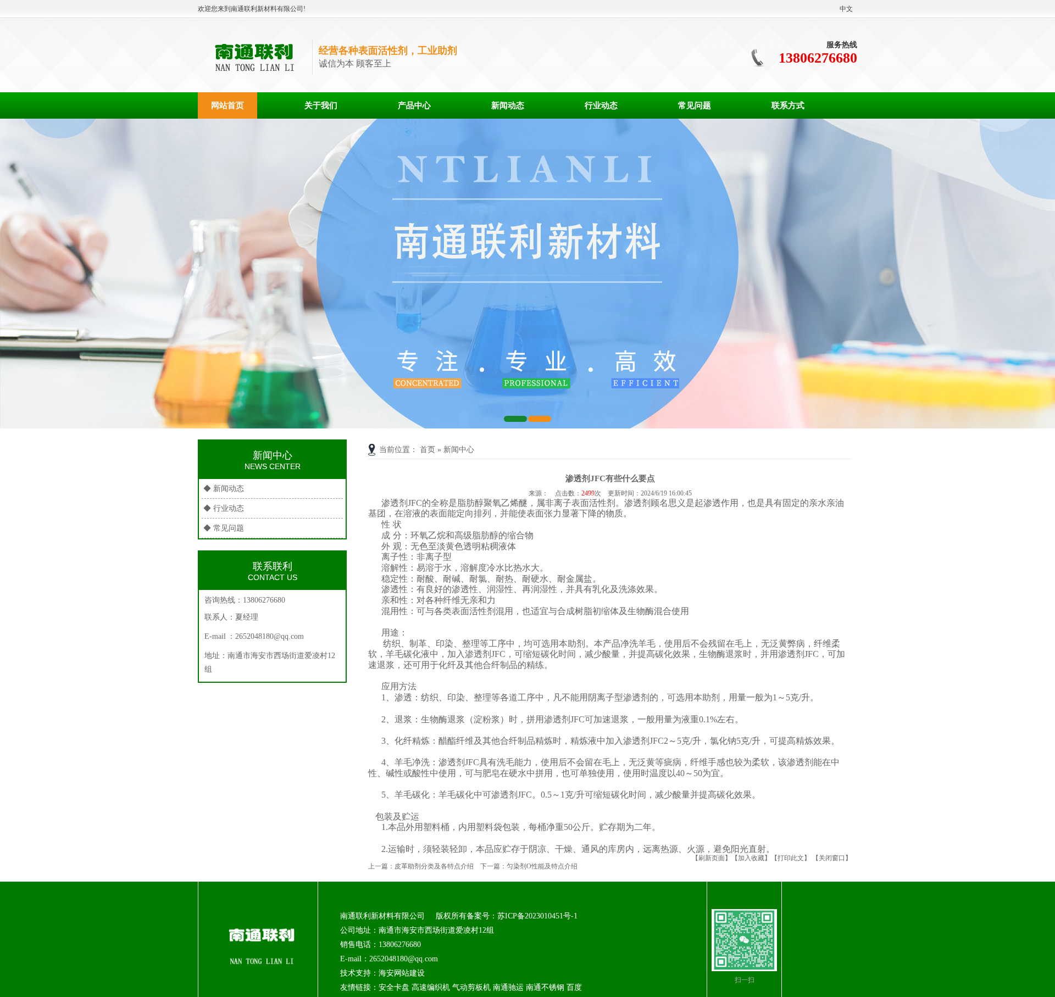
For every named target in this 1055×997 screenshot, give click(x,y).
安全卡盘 (394, 987)
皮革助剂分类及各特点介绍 (434, 866)
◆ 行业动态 (223, 508)
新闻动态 (507, 105)
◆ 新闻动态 (223, 488)
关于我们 (320, 105)
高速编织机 (431, 987)
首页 (427, 449)
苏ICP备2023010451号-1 (537, 916)
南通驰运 (508, 987)
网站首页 (227, 105)
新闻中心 (458, 449)
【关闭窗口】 (832, 858)
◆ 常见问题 (223, 528)
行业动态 (601, 105)
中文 (846, 9)
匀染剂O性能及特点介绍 (542, 866)
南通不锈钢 (545, 987)
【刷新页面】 (711, 858)
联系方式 (787, 105)
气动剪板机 (471, 987)
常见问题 (694, 105)
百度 (574, 987)
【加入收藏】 (751, 858)
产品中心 (414, 105)
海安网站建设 (402, 973)
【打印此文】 (790, 858)
